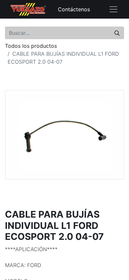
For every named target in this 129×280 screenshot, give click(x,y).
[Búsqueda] (117, 33)
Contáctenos (74, 9)
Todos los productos (31, 45)
